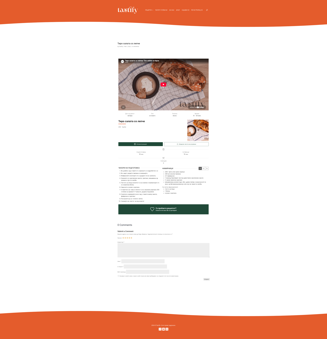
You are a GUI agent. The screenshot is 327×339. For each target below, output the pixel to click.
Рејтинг (120, 238)
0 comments (135, 46)
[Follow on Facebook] (160, 329)
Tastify (121, 46)
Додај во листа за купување (187, 144)
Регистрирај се (197, 10)
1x (200, 168)
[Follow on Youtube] (163, 329)
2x (203, 168)
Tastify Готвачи (161, 10)
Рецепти (148, 10)
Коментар (121, 242)
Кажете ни (159, 210)
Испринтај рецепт (141, 144)
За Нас (171, 10)
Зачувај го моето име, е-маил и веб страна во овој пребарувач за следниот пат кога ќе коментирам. (149, 276)
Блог (178, 10)
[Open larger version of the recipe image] (198, 130)
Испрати (206, 279)
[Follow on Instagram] (167, 329)
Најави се (185, 10)
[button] (119, 124)
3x (207, 168)
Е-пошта (120, 266)
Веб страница (122, 272)
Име (119, 261)
